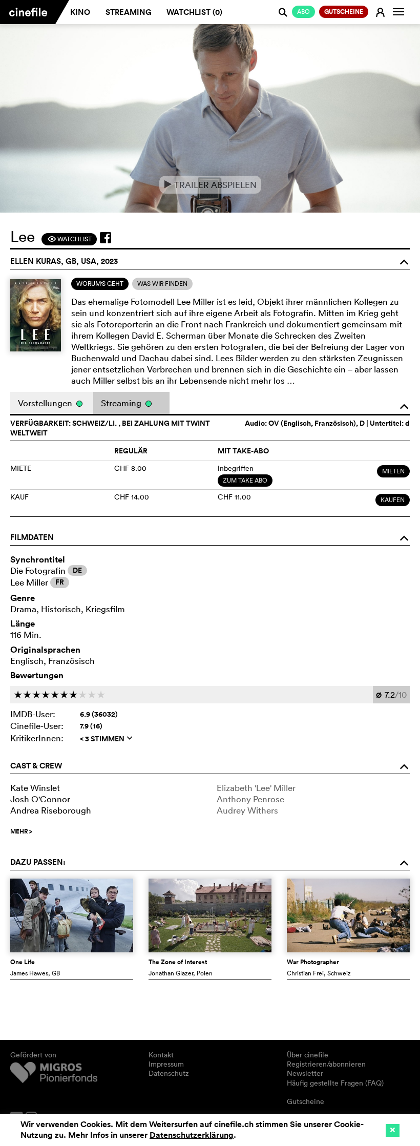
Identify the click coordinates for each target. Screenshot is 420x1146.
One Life (22, 962)
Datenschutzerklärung (192, 1135)
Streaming (129, 12)
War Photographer (313, 962)
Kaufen (393, 499)
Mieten (393, 471)
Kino (80, 12)
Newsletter (305, 1073)
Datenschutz (169, 1073)
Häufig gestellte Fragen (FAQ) (335, 1083)
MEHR (21, 831)
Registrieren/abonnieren (326, 1064)
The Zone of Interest (178, 962)
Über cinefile (307, 1054)
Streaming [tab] (122, 403)
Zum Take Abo (245, 480)
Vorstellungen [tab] (46, 403)
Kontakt (161, 1054)
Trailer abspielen (210, 184)
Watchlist (69, 239)
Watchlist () (194, 12)
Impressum (166, 1064)
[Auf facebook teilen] (105, 237)
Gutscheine (305, 1101)
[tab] (100, 284)
